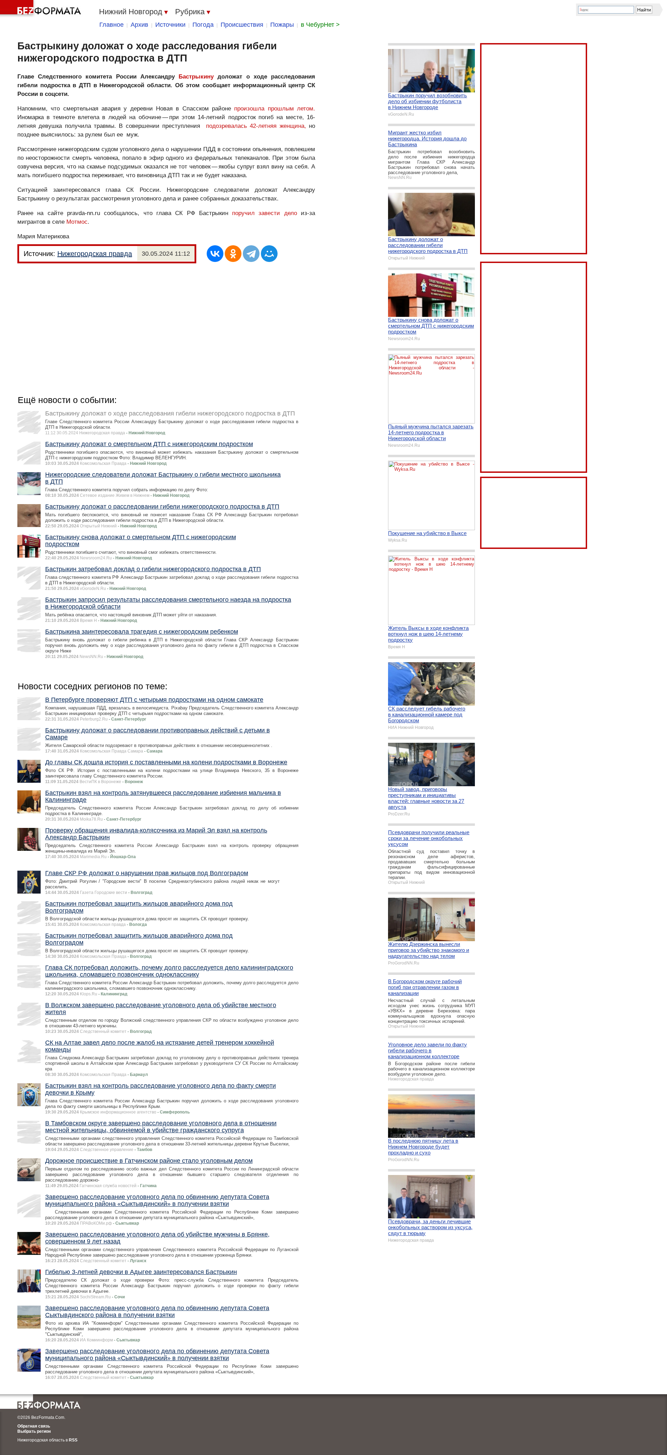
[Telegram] (251, 253)
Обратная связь (33, 1426)
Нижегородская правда (94, 253)
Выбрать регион (34, 1431)
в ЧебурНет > (320, 24)
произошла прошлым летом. (274, 108)
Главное (111, 24)
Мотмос (77, 222)
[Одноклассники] (233, 253)
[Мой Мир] (269, 253)
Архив (139, 24)
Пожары (282, 24)
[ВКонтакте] (215, 253)
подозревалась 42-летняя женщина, (256, 126)
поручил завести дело (264, 213)
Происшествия (242, 24)
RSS (73, 1440)
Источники (170, 24)
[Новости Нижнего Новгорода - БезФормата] (41, 8)
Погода (203, 24)
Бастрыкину (196, 76)
